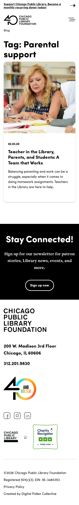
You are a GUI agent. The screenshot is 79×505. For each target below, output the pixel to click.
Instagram (17, 415)
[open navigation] (71, 19)
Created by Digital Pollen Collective (30, 493)
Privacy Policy (14, 486)
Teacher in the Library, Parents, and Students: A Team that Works (33, 157)
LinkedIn (27, 415)
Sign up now (39, 285)
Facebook (7, 415)
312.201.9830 (17, 363)
